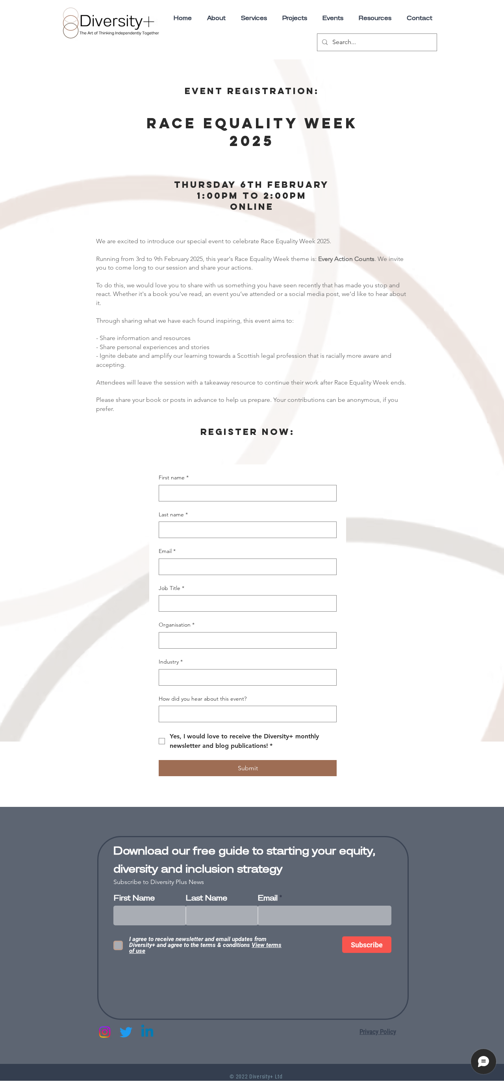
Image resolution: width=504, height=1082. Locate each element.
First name (174, 477)
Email (167, 551)
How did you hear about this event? (202, 698)
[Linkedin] (147, 1032)
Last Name (206, 898)
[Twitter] (126, 1032)
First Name (134, 898)
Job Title (171, 588)
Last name (173, 514)
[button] (375, 18)
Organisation (177, 624)
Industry (171, 661)
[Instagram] (104, 1032)
